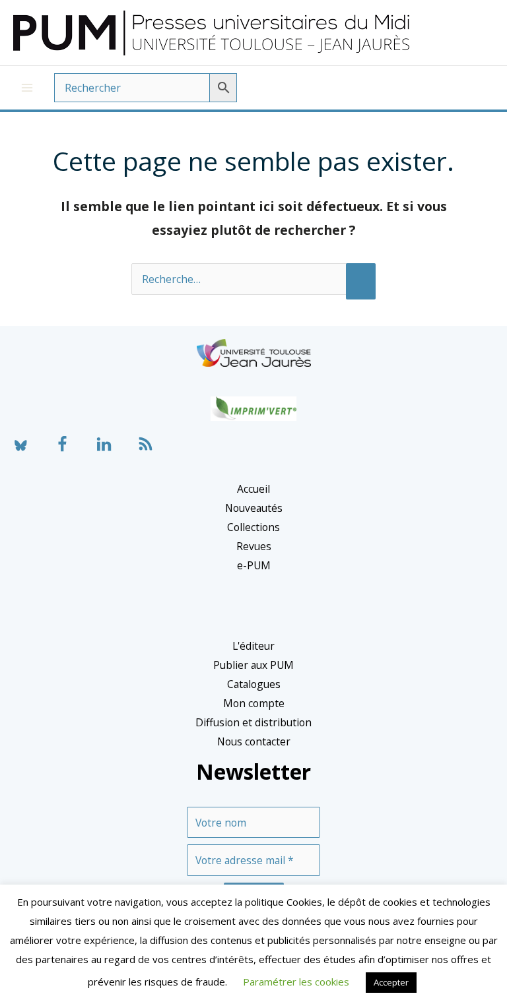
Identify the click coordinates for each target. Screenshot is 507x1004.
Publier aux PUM (253, 665)
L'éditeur (253, 646)
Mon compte (254, 703)
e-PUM (254, 565)
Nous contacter (253, 741)
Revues (253, 546)
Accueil (253, 489)
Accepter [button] (391, 982)
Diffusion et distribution (253, 722)
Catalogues (254, 684)
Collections (253, 527)
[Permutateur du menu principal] (27, 88)
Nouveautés (254, 508)
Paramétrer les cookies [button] (296, 981)
